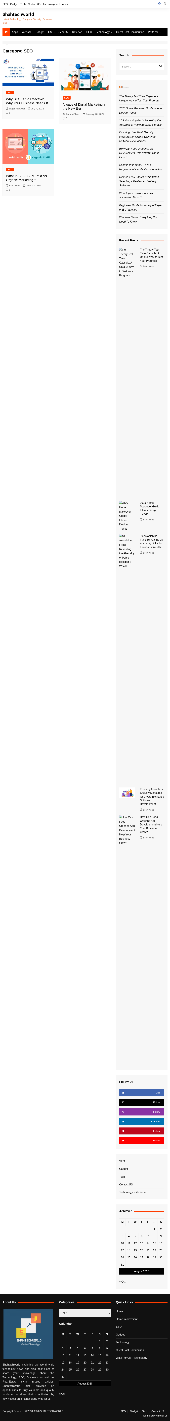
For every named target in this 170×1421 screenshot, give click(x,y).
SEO (5, 4)
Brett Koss (14, 185)
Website (27, 32)
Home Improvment (126, 1319)
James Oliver (73, 114)
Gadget (14, 4)
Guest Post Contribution (130, 32)
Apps (15, 32)
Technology (103, 32)
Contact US (34, 4)
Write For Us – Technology (131, 1357)
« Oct (122, 1281)
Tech (23, 4)
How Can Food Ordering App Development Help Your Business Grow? (139, 153)
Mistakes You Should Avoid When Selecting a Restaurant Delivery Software (139, 181)
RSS (125, 87)
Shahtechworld (18, 14)
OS (50, 32)
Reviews (77, 32)
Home (119, 1311)
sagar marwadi (17, 108)
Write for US (155, 32)
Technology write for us (55, 4)
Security (63, 32)
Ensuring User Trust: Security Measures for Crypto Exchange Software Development (137, 136)
